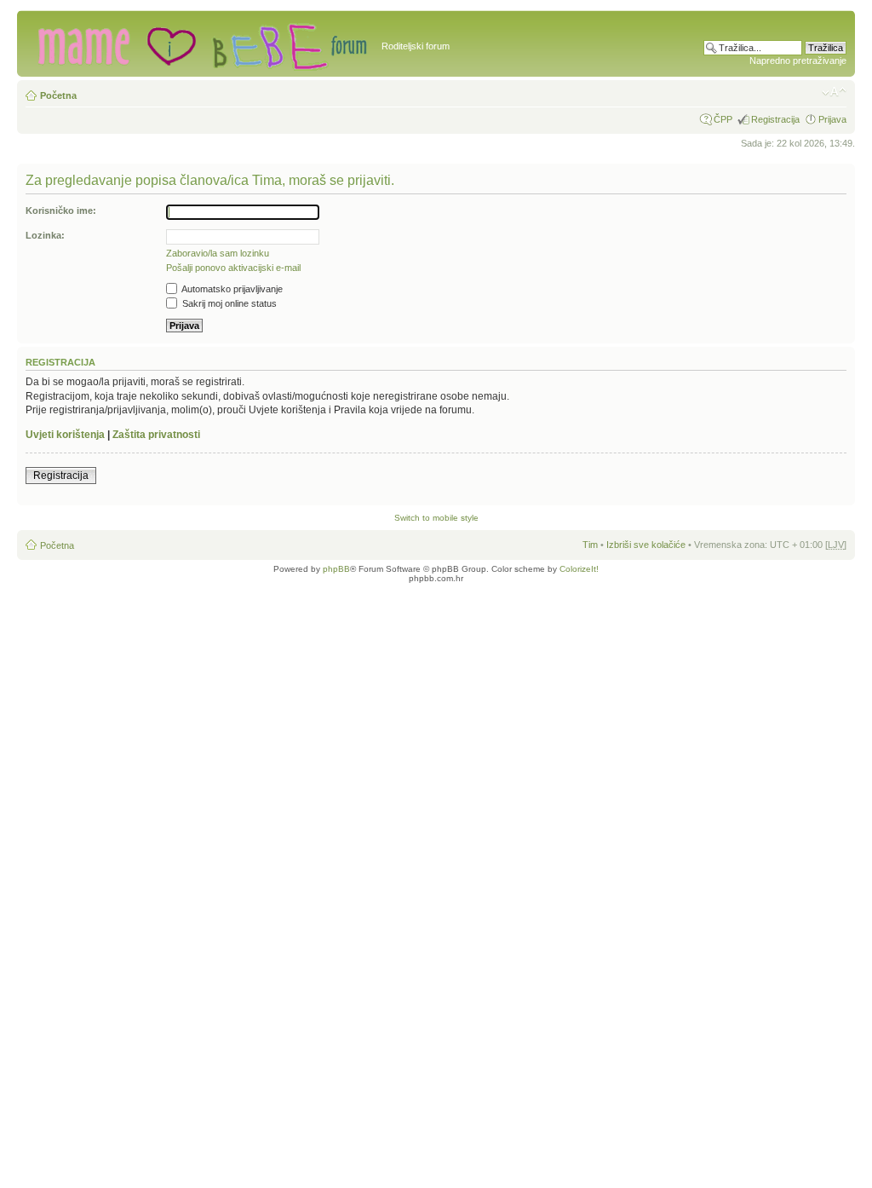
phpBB (336, 569)
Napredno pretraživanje (797, 60)
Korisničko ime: (61, 210)
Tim (590, 544)
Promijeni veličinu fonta (834, 92)
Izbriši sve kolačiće (646, 544)
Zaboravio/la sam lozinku (217, 253)
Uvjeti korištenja (65, 435)
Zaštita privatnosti (156, 435)
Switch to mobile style (436, 517)
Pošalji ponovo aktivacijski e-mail (233, 267)
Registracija (775, 119)
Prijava (832, 119)
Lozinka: (45, 235)
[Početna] (201, 43)
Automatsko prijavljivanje (231, 289)
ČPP (723, 119)
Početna (58, 95)
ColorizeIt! (579, 569)
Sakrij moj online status (228, 303)
